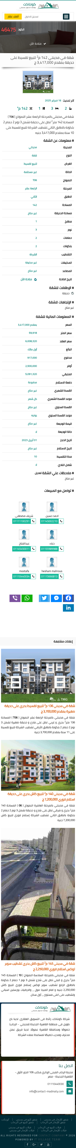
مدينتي (24, 1024)
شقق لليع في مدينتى (26, 1119)
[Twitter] (44, 598)
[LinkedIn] (68, 608)
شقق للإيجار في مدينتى (56, 1119)
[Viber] (15, 598)
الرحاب (13, 1024)
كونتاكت (57, 1018)
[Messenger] (56, 598)
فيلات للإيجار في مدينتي (22, 1130)
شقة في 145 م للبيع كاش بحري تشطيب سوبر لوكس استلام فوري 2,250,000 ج (40, 966)
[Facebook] (68, 598)
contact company (52, 1135)
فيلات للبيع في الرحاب (49, 1127)
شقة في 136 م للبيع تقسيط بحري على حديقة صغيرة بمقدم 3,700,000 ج (39, 708)
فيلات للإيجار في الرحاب (53, 1130)
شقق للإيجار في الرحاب (52, 1122)
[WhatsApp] (27, 598)
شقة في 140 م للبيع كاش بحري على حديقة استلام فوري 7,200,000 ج (41, 796)
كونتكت (5, 1119)
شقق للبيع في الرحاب (22, 1122)
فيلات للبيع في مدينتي (19, 1127)
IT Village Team (47, 1139)
